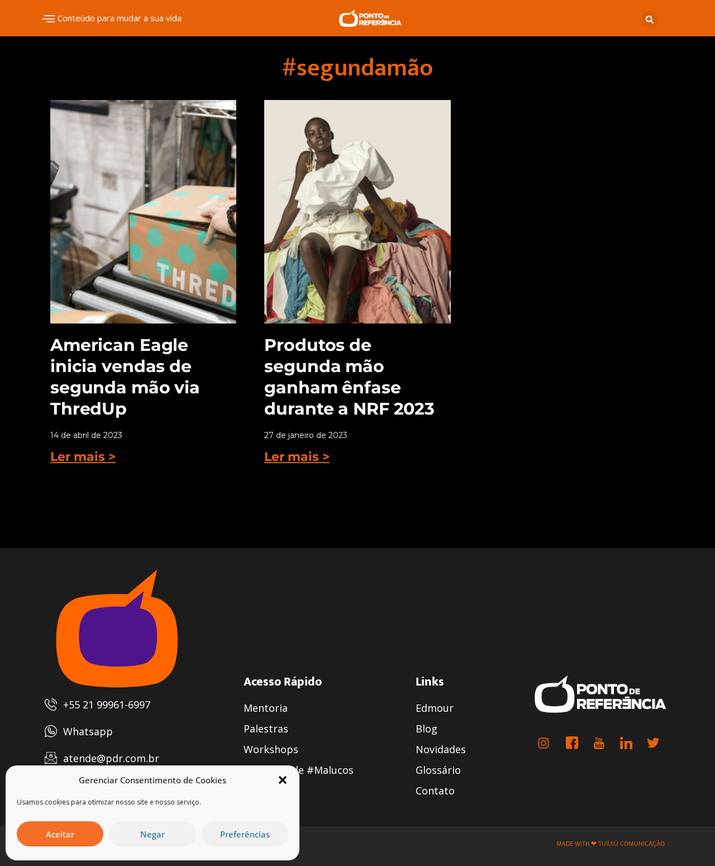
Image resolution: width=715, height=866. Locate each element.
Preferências (245, 834)
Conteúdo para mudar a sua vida (120, 17)
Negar (152, 834)
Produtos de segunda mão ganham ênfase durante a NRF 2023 (349, 377)
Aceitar (60, 834)
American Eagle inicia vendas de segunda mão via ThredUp (125, 377)
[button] (282, 780)
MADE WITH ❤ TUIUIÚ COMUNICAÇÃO (610, 843)
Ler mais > (83, 456)
